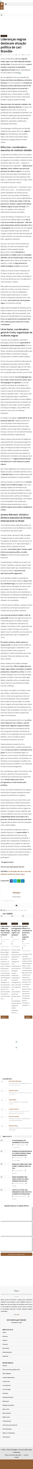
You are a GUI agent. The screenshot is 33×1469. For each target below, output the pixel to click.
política (25, 910)
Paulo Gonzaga (14, 1116)
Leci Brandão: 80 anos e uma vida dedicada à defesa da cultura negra (6, 1017)
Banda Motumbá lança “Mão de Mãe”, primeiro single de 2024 (22, 1166)
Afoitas (5, 1365)
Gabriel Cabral (13, 1090)
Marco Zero (6, 1409)
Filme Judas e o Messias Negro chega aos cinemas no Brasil (5, 930)
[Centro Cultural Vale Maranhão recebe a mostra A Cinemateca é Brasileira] (6, 1192)
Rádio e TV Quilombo (9, 1433)
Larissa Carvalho (5, 946)
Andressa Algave (15, 946)
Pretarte (5, 1344)
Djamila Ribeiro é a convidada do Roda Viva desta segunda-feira (27, 932)
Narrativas (6, 1348)
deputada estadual (11, 910)
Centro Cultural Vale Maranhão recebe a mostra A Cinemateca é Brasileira (21, 1192)
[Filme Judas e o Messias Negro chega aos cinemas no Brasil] (6, 918)
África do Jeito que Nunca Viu (11, 1369)
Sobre (4, 1332)
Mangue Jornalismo (8, 1405)
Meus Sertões (7, 1413)
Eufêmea (5, 1393)
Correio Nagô (6, 1389)
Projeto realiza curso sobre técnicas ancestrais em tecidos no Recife (29, 1017)
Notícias (4, 36)
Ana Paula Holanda (15, 1081)
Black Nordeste (7, 1352)
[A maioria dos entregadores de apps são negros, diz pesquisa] (16, 918)
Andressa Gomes (26, 951)
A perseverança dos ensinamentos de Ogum (20, 1141)
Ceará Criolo (6, 1381)
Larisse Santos (14, 1109)
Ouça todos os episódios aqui (16, 1254)
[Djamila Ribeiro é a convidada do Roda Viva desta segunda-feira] (27, 918)
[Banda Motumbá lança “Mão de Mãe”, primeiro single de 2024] (6, 1166)
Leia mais (16, 1314)
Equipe (17, 1457)
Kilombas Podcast (8, 1397)
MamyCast (6, 1401)
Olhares (5, 1340)
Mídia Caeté (6, 1417)
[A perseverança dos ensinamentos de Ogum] (6, 1143)
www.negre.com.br (8, 901)
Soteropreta (6, 1437)
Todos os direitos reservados (13, 1455)
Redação (19, 55)
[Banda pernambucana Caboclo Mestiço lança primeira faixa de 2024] (6, 1179)
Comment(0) (27, 55)
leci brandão (20, 910)
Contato (26, 1455)
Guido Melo (12, 1100)
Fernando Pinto (16, 1147)
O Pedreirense (7, 1421)
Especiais (5, 1356)
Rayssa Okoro (13, 1126)
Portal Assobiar (7, 1429)
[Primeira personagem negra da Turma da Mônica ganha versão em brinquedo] (6, 1153)
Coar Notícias (7, 1385)
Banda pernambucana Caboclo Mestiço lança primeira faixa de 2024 (20, 1179)
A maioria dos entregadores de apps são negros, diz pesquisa (16, 930)
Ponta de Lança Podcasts (10, 1425)
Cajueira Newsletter (9, 1377)
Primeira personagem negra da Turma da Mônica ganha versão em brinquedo (22, 1153)
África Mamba (7, 1373)
